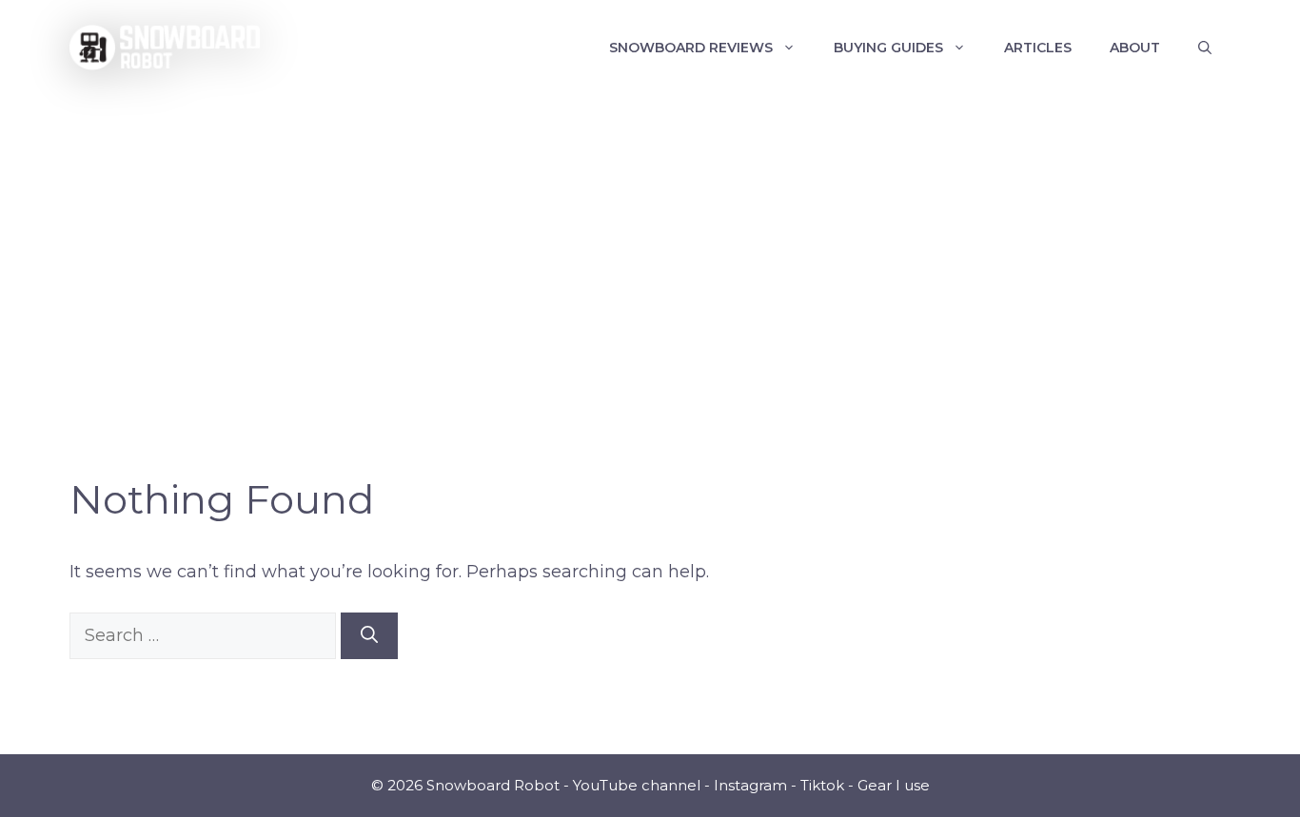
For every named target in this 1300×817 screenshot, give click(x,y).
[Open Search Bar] (1205, 47)
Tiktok (822, 785)
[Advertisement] (650, 238)
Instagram (750, 785)
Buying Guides (888, 47)
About (1135, 47)
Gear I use (893, 785)
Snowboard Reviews (691, 47)
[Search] (369, 636)
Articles (1038, 47)
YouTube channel (636, 785)
